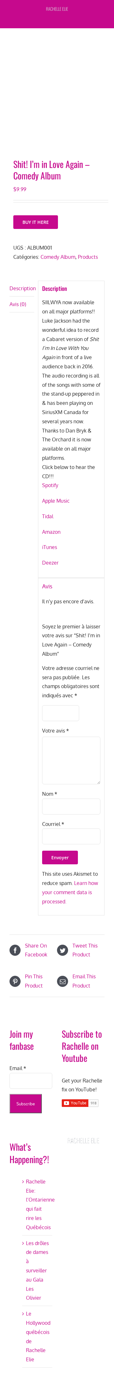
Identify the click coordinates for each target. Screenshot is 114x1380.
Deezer (50, 562)
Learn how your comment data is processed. (70, 892)
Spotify (50, 485)
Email (18, 1068)
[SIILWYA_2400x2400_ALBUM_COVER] (57, 95)
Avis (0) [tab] (18, 304)
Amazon (51, 532)
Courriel (53, 824)
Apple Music (56, 501)
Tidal (47, 516)
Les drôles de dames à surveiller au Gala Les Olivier (37, 1270)
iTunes (49, 547)
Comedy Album (58, 257)
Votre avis (55, 730)
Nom (49, 794)
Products (88, 257)
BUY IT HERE (35, 222)
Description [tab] (22, 288)
